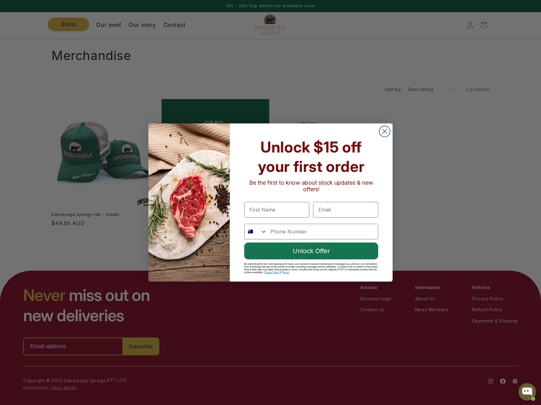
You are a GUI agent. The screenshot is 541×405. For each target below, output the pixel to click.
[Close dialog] (384, 131)
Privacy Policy (271, 272)
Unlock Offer (311, 251)
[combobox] (256, 231)
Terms (285, 272)
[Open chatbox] (527, 392)
